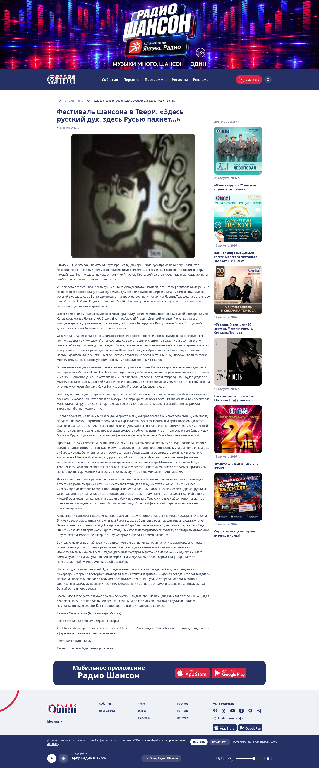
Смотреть (252, 79)
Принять (199, 742)
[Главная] (60, 101)
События (110, 79)
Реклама (201, 79)
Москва (53, 721)
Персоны (131, 79)
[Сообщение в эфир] (220, 758)
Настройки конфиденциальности (254, 742)
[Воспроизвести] (51, 758)
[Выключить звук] (229, 758)
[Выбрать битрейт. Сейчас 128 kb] (268, 758)
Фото (141, 703)
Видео (142, 710)
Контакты (183, 718)
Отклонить (219, 742)
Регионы (180, 79)
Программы (156, 79)
